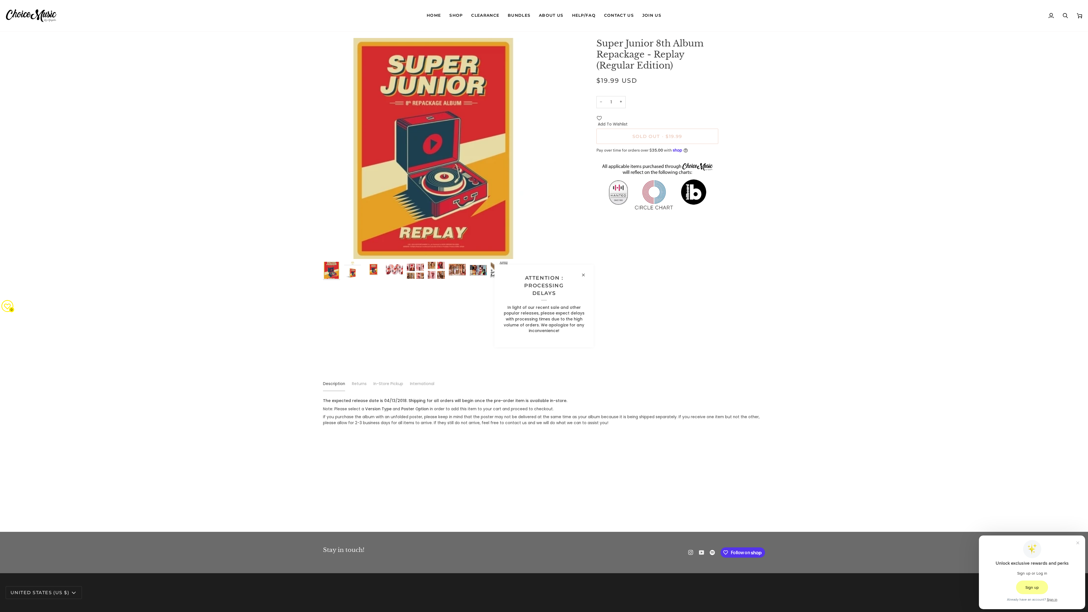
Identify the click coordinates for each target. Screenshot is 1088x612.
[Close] (586, 275)
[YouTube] (701, 552)
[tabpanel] (544, 412)
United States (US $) (39, 592)
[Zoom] (433, 148)
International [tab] (422, 383)
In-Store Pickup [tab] (388, 383)
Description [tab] (334, 383)
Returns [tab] (359, 383)
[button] (456, 15)
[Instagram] (690, 552)
